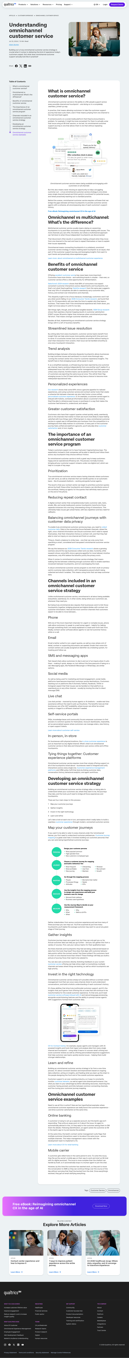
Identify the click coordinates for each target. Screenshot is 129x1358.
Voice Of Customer (10, 1325)
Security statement (42, 1352)
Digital (37, 1335)
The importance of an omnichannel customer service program (22, 109)
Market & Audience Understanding (16, 1338)
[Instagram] (5, 1345)
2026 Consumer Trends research (84, 299)
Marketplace (101, 1320)
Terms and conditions (26, 1352)
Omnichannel (113, 1190)
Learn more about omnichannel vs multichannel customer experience (75, 258)
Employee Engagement (12, 1332)
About (99, 1307)
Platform (100, 1314)
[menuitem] (23, 5)
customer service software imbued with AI (64, 995)
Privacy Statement (10, 1352)
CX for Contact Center (57, 1046)
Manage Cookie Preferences (61, 1352)
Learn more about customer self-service (63, 730)
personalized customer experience (61, 397)
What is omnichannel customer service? (21, 87)
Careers (99, 1317)
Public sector (39, 1314)
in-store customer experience (93, 741)
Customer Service (98, 1190)
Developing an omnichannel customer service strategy (22, 126)
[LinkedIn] (18, 1345)
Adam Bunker (14, 44)
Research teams (40, 1328)
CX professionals (41, 1325)
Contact (100, 1311)
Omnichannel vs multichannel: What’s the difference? (22, 94)
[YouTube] (23, 1345)
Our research (53, 390)
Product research (41, 1332)
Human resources (41, 1338)
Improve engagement (11, 1311)
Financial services (41, 1311)
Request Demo (117, 5)
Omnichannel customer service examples (22, 134)
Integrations (101, 1324)
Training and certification (75, 1320)
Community (70, 1307)
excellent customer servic (65, 275)
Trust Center (101, 1330)
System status (71, 1324)
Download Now (101, 1206)
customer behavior (62, 1081)
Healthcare (39, 1307)
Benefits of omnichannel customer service (22, 102)
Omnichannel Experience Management (17, 1328)
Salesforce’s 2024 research (58, 284)
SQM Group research (101, 310)
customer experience (64, 822)
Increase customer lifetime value (15, 1307)
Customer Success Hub (74, 1311)
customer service (55, 964)
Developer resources (73, 1317)
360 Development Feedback (14, 1335)
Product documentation (74, 1314)
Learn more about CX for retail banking (63, 1145)
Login (105, 5)
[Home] (10, 4)
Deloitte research (79, 288)
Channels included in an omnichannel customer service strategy (22, 118)
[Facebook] (9, 1345)
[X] (14, 1345)
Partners (100, 1327)
